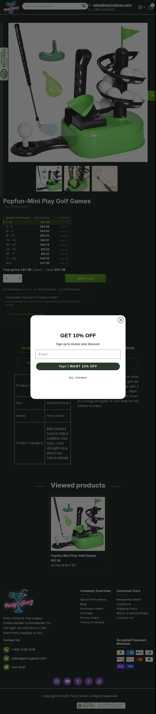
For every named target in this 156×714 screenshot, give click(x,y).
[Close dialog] (121, 320)
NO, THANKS (78, 377)
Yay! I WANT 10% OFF (78, 366)
